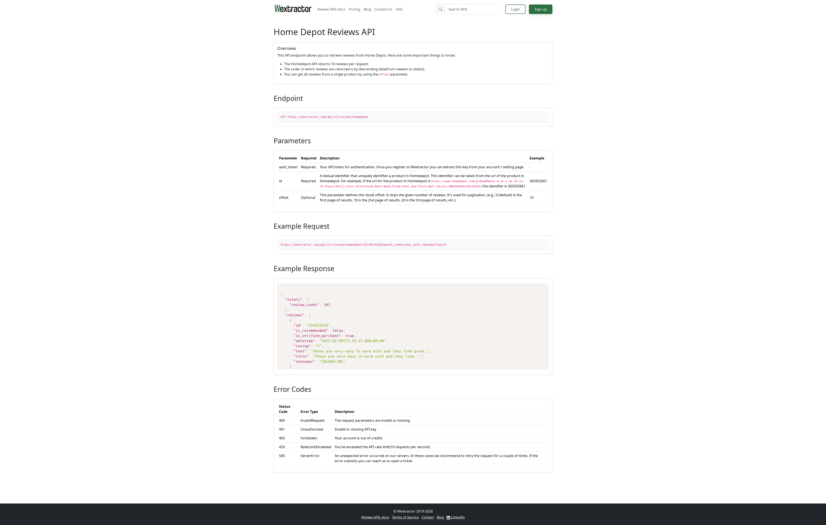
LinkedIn (457, 517)
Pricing (354, 9)
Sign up (541, 9)
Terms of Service (405, 517)
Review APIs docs (331, 9)
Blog (367, 9)
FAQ (399, 9)
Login (515, 9)
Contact (427, 517)
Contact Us (383, 9)
